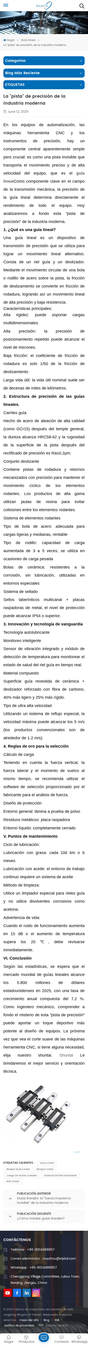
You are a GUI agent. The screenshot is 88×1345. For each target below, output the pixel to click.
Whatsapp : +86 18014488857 (34, 1267)
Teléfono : (33, 1249)
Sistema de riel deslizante (60, 1176)
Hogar (11, 40)
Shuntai (66, 1055)
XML (57, 1320)
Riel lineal (13, 1181)
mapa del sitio (29, 1320)
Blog (46, 1320)
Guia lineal (28, 40)
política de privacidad (19, 1325)
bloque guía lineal (18, 1169)
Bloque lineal (45, 1169)
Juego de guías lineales (22, 1176)
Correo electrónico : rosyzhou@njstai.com (43, 1258)
